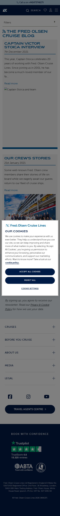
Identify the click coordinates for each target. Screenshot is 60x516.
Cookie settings (30, 288)
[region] (30, 258)
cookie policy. (12, 262)
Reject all (30, 280)
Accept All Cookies (30, 272)
